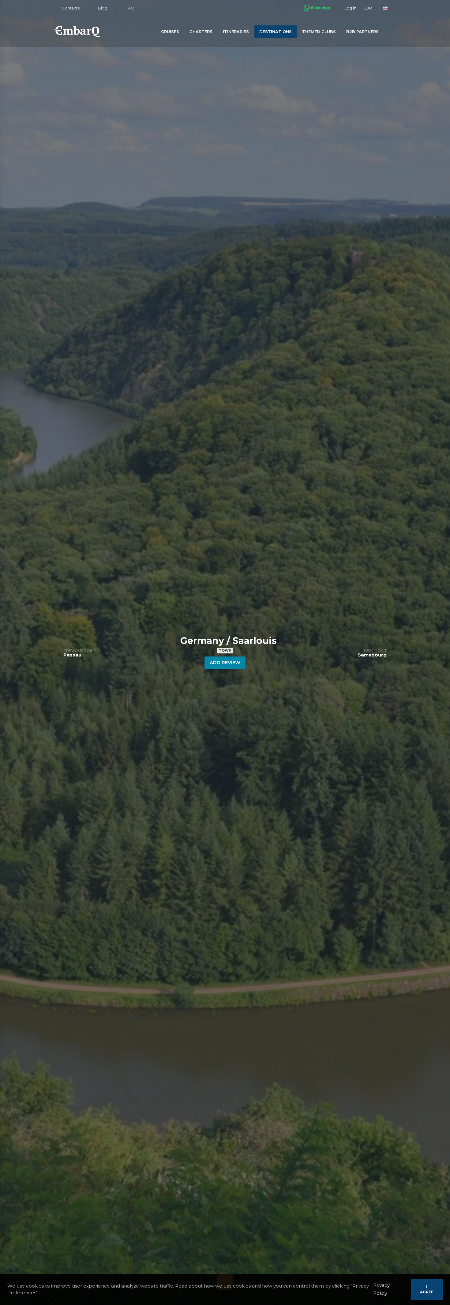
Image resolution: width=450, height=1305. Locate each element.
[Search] (394, 32)
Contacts (70, 8)
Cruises (170, 31)
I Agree (426, 1289)
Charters (200, 31)
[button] (370, 7)
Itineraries (236, 31)
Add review (225, 662)
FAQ (129, 8)
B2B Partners (362, 31)
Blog (102, 8)
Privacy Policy (381, 1289)
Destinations (275, 31)
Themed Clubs (319, 31)
